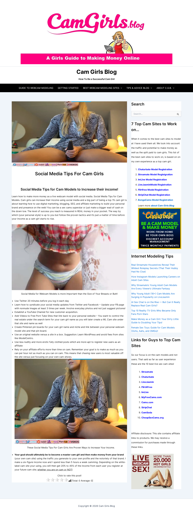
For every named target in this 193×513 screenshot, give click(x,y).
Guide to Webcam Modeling (36, 88)
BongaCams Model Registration (155, 199)
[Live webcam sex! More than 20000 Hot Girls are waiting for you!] (152, 471)
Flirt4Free (146, 387)
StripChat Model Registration (154, 194)
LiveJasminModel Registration (155, 184)
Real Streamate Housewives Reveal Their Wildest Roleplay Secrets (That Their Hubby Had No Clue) (154, 268)
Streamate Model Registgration (155, 174)
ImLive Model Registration (152, 179)
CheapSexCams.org (152, 417)
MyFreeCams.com (151, 397)
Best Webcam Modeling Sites (101, 88)
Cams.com (147, 402)
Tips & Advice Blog (137, 88)
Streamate (147, 371)
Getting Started (68, 88)
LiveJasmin (147, 382)
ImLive (145, 392)
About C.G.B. (164, 88)
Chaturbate (147, 376)
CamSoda (146, 412)
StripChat (146, 407)
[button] (120, 88)
